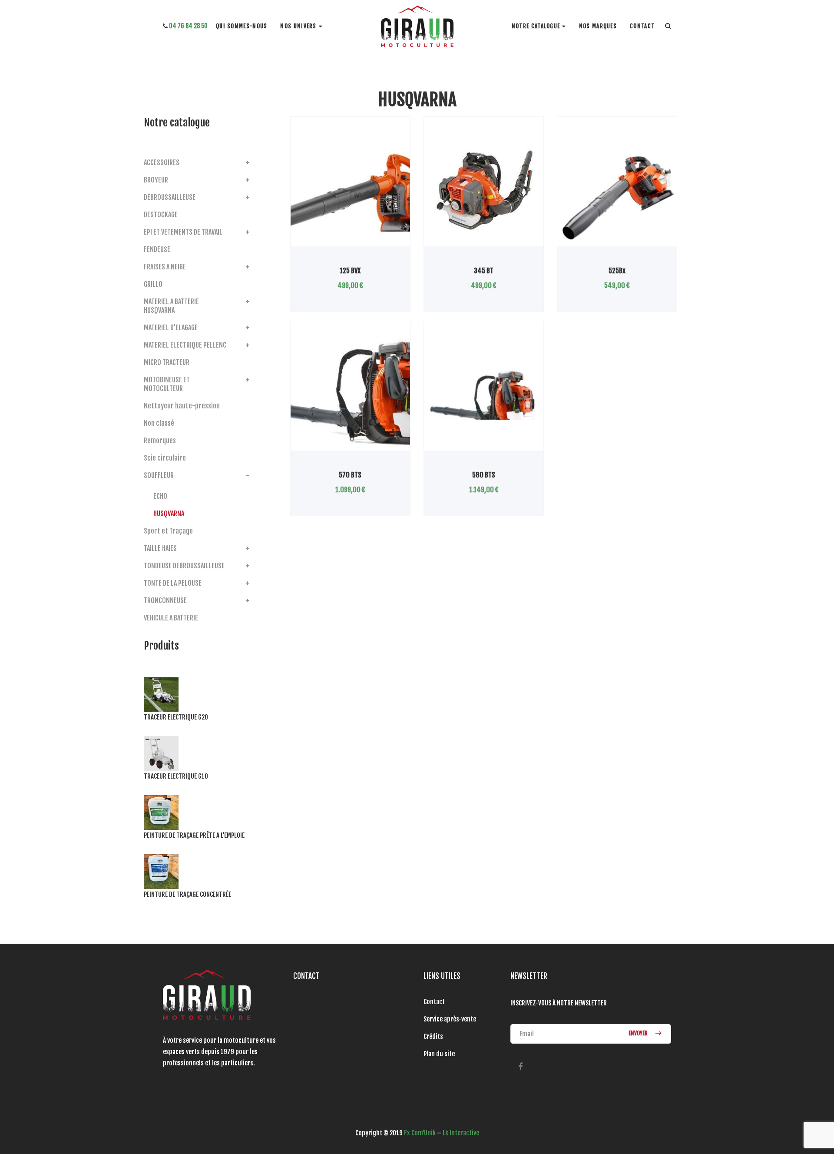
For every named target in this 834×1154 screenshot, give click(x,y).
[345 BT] (483, 191)
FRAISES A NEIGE (165, 266)
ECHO (160, 496)
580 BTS (483, 475)
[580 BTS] (483, 395)
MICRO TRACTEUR (166, 362)
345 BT (483, 270)
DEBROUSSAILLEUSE (169, 197)
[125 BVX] (350, 191)
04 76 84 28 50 (188, 26)
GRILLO (153, 284)
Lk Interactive (461, 1133)
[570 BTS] (350, 395)
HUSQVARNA (168, 513)
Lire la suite (324, 246)
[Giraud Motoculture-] (417, 26)
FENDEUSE (157, 249)
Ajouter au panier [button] (595, 246)
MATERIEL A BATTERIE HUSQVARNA (171, 306)
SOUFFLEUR (159, 475)
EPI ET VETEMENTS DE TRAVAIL (183, 232)
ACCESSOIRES (161, 162)
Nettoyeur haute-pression (182, 405)
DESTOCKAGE (161, 214)
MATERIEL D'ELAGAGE (171, 327)
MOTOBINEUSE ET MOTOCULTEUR (167, 384)
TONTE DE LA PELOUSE (173, 583)
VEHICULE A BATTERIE (171, 617)
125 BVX (350, 270)
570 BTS (350, 475)
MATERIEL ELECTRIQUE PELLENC (185, 345)
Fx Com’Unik (420, 1133)
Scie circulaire (165, 458)
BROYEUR (156, 180)
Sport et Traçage (168, 531)
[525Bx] (617, 191)
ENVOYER (639, 1033)
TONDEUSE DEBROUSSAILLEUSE (184, 565)
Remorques (160, 440)
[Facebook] (520, 1066)
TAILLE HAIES (160, 548)
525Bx (617, 270)
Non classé (159, 423)
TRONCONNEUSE (165, 600)
